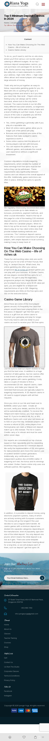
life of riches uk (21, 270)
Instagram (8, 696)
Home (6, 625)
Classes (7, 634)
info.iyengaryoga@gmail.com (26, 614)
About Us (7, 629)
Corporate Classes (11, 671)
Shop (6, 647)
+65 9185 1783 (26, 608)
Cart (5, 658)
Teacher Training (10, 638)
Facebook (8, 691)
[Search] (37, 4)
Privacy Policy (9, 680)
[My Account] (9, 737)
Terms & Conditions (12, 676)
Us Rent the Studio (11, 667)
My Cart (39, 737)
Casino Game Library (17, 50)
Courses (7, 643)
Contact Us (8, 662)
